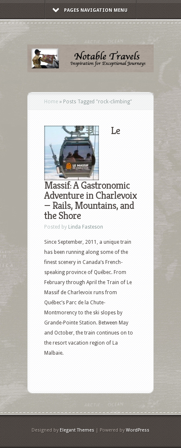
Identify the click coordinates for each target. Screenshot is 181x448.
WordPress (137, 430)
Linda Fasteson (85, 227)
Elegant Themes (77, 430)
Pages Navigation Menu (96, 10)
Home (51, 102)
